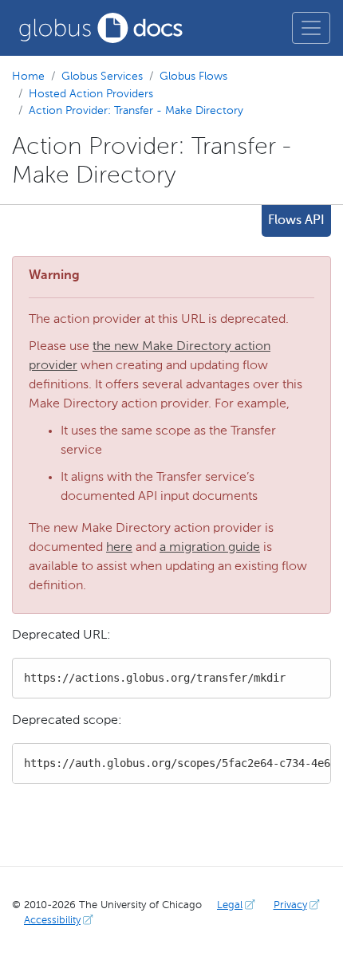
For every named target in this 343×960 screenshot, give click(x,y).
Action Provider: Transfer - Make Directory (136, 110)
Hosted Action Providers (91, 94)
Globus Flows (193, 76)
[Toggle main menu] (311, 28)
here (119, 547)
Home (28, 76)
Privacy (290, 905)
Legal (229, 905)
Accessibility (52, 920)
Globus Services (102, 76)
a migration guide (210, 547)
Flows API (296, 220)
